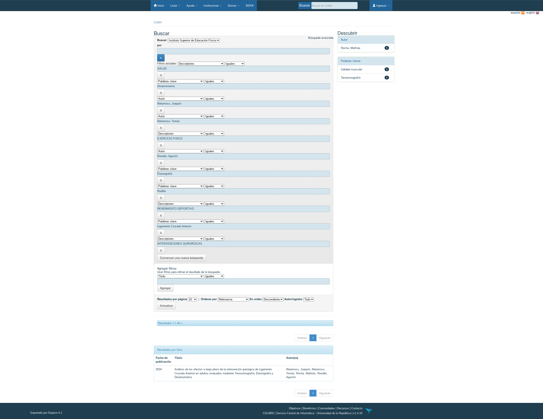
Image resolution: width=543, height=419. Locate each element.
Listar (174, 5)
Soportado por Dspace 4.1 (46, 412)
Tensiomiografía (350, 77)
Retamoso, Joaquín (298, 369)
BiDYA (250, 5)
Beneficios (309, 408)
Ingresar (381, 5)
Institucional (211, 5)
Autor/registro (293, 299)
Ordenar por (209, 299)
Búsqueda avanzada (320, 38)
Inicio (160, 5)
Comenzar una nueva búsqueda (181, 258)
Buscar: (162, 40)
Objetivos (295, 408)
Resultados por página (172, 299)
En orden (256, 299)
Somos (232, 5)
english (530, 12)
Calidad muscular (351, 69)
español (516, 12)
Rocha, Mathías (306, 373)
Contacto (356, 408)
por (159, 45)
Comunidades (326, 408)
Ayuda (190, 5)
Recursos (343, 408)
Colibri (158, 22)
